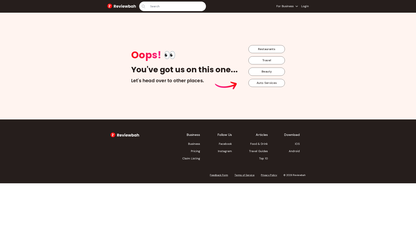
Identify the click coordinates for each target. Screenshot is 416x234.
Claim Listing (191, 158)
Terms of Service (244, 175)
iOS (297, 144)
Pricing (195, 151)
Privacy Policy (269, 175)
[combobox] (177, 6)
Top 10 (263, 158)
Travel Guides (258, 151)
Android (294, 151)
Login (305, 6)
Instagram (225, 151)
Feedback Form (219, 175)
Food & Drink (259, 144)
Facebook (225, 144)
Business (194, 144)
